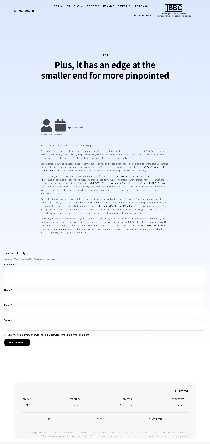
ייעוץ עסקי (108, 6)
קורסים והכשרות (155, 418)
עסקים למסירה (178, 398)
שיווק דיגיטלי (124, 6)
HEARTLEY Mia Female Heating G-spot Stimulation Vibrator (120, 183)
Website (8, 320)
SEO (28, 405)
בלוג (50, 418)
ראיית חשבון (92, 6)
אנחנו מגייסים (74, 6)
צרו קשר (58, 6)
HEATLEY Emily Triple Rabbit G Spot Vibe (85, 202)
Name (8, 290)
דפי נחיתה (76, 405)
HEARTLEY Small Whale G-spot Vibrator (114, 206)
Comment (10, 264)
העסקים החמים (142, 15)
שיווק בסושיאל (126, 405)
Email (8, 305)
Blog (105, 55)
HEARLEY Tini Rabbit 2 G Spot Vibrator (119, 176)
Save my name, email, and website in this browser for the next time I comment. (48, 334)
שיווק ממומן (179, 405)
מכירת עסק (141, 6)
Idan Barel (47, 134)
